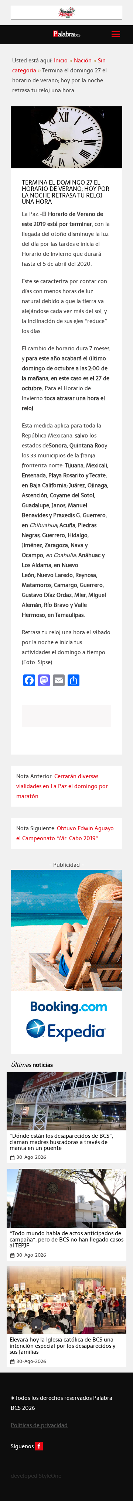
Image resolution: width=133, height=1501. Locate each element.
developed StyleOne (36, 1475)
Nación (83, 60)
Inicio (61, 60)
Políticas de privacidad (39, 1425)
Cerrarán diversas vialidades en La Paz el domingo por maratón (62, 786)
